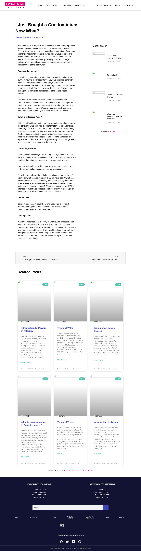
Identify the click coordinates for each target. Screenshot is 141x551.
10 (80, 470)
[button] (82, 5)
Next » (112, 132)
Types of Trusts (65, 422)
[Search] (106, 507)
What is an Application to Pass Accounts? (114, 116)
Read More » (25, 362)
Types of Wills (112, 75)
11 (83, 470)
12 (86, 470)
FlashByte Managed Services (82, 548)
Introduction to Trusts (106, 422)
